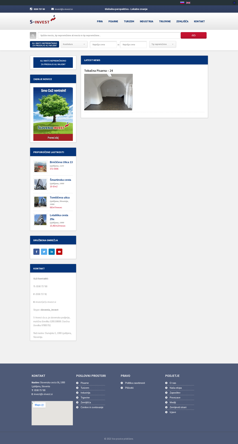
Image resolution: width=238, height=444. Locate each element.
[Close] (234, 3)
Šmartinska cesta (60, 180)
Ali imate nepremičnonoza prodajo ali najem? (53, 62)
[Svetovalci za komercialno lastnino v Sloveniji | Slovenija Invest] (43, 18)
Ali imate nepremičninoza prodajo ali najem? (44, 44)
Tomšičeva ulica (60, 197)
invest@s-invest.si (64, 9)
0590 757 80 (39, 9)
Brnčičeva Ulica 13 (61, 162)
